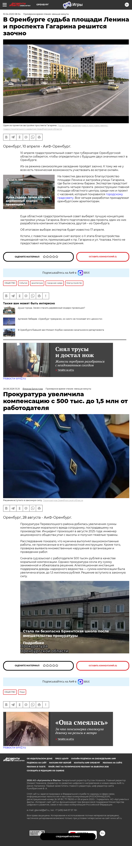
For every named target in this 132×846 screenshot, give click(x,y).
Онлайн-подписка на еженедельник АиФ (93, 759)
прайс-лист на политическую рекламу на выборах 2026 (78, 767)
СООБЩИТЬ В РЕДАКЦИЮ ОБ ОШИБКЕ (45, 771)
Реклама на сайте (112, 763)
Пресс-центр (61, 759)
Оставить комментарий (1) (103, 257)
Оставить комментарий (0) (103, 666)
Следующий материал (68, 837)
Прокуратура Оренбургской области (63, 500)
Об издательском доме (39, 759)
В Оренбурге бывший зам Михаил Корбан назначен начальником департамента (61, 330)
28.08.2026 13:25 (11, 388)
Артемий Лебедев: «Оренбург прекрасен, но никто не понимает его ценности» (60, 319)
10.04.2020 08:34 (11, 14)
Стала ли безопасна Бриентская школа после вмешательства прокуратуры (66, 633)
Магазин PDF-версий (60, 763)
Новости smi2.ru (14, 378)
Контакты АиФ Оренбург (87, 763)
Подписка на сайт (36, 763)
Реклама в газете (36, 767)
